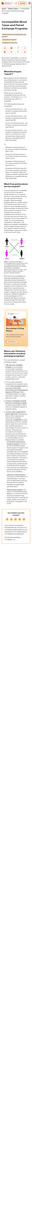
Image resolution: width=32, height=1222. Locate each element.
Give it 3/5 (15, 519)
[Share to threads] (11, 51)
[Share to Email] (11, 47)
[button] (12, 342)
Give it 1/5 (7, 519)
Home (4, 8)
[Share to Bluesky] (5, 51)
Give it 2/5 (11, 519)
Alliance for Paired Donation (16, 474)
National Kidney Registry (15, 489)
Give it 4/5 (19, 519)
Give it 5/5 (23, 519)
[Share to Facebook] (18, 47)
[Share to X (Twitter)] (25, 47)
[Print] (5, 47)
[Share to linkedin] (25, 51)
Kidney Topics (13, 8)
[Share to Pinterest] (18, 51)
